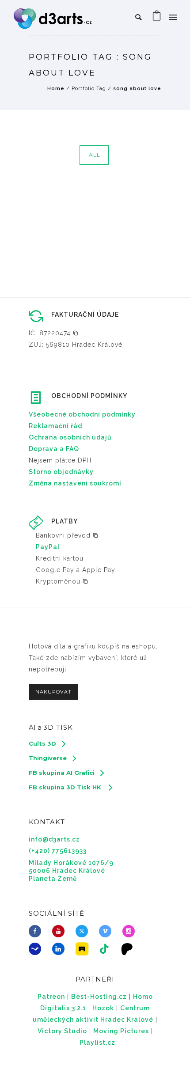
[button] (54, 333)
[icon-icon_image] (84, 948)
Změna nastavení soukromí (75, 483)
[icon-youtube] (60, 931)
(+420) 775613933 (58, 850)
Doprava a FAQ (54, 448)
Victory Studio (62, 1031)
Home (56, 88)
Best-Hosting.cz (99, 996)
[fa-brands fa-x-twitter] (84, 931)
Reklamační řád (55, 425)
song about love (137, 88)
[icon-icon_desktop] (129, 948)
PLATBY (64, 521)
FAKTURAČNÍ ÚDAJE (85, 314)
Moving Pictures (121, 1031)
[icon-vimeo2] (107, 931)
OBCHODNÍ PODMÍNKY (89, 395)
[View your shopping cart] (157, 17)
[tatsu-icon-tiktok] (106, 949)
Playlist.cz (97, 1042)
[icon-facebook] (37, 931)
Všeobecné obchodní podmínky (82, 414)
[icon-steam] (37, 949)
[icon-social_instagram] (130, 931)
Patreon (51, 996)
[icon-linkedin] (60, 949)
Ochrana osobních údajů (70, 437)
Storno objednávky (61, 471)
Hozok (103, 1008)
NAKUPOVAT (53, 692)
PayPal (48, 546)
